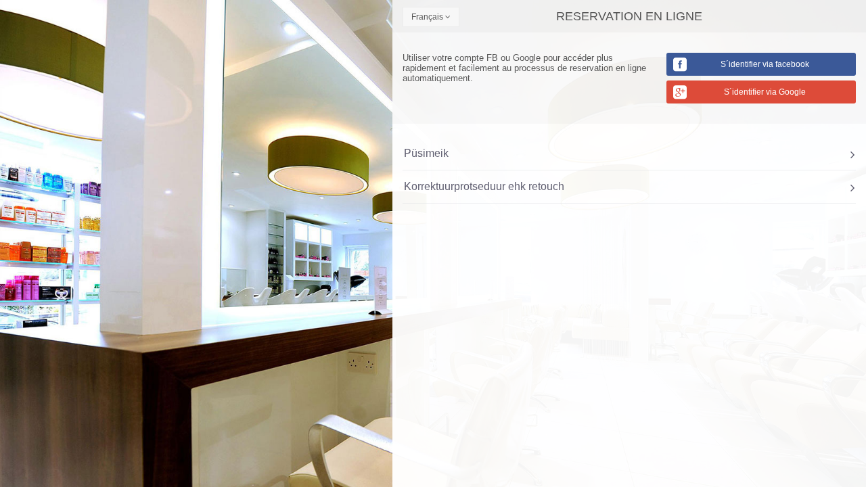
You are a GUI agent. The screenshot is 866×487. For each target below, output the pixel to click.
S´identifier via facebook (765, 64)
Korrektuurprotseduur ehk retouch (484, 186)
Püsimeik (426, 153)
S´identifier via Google (765, 92)
